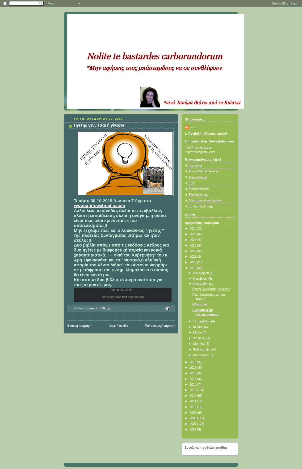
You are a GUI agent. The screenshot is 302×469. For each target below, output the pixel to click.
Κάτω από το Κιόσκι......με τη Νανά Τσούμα (136, 20)
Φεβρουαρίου (202, 349)
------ (192, 127)
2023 (193, 245)
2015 (193, 379)
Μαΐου (198, 332)
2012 (193, 395)
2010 (193, 407)
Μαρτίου (199, 343)
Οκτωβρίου (201, 284)
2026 (193, 228)
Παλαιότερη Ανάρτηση (160, 326)
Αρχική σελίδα (118, 326)
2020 (193, 262)
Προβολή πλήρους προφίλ (207, 133)
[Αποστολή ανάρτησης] (167, 308)
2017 (193, 367)
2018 (193, 362)
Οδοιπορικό (200, 304)
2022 (193, 251)
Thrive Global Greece (203, 171)
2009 (193, 412)
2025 (193, 234)
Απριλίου (199, 338)
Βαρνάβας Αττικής (201, 206)
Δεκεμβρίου (201, 273)
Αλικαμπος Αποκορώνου (205, 200)
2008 (193, 418)
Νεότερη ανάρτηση (79, 326)
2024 (193, 240)
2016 (193, 373)
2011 (193, 401)
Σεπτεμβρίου (202, 321)
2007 (193, 424)
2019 (193, 268)
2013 (193, 390)
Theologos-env (199, 194)
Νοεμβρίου (200, 278)
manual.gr (195, 165)
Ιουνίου (198, 327)
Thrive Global (198, 177)
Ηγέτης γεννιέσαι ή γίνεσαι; (211, 289)
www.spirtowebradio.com (99, 205)
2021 (193, 256)
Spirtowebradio (199, 189)
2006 (193, 429)
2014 (193, 384)
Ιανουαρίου (201, 355)
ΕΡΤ (192, 183)
